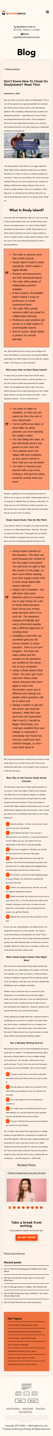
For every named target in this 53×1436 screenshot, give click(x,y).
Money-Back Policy (25, 1412)
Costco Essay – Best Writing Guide (22, 1338)
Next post (20, 1253)
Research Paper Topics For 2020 (21, 1358)
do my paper (26, 1237)
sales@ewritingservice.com (26, 37)
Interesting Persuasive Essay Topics (22, 1364)
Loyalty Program (27, 1408)
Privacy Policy (40, 1408)
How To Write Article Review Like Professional (22, 1302)
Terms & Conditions (13, 1408)
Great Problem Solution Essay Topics (23, 1325)
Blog (20, 1400)
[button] (9, 1207)
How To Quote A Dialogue (18, 1345)
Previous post (10, 1253)
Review (33, 1400)
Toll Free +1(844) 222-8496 (26, 29)
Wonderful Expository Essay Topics (22, 1351)
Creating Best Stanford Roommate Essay (24, 1332)
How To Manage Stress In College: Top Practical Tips (26, 1287)
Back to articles (13, 69)
